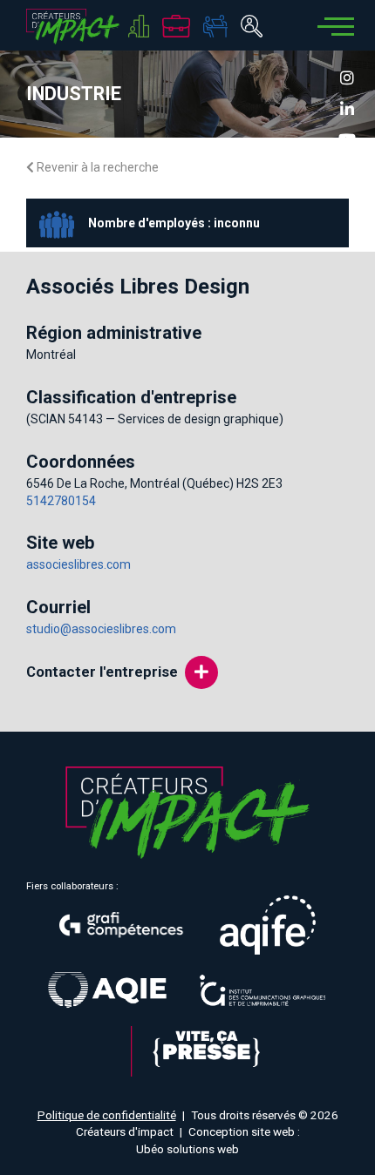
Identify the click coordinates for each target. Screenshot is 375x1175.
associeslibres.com (78, 564)
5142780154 (61, 501)
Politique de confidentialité (107, 1115)
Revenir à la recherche (96, 167)
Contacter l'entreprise (102, 671)
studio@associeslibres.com (101, 629)
